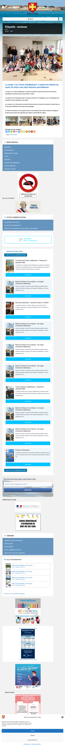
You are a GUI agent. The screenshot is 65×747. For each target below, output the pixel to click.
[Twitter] (9, 131)
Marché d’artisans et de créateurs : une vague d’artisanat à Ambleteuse (29, 283)
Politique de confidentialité (36, 744)
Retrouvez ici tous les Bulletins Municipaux (14, 594)
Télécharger (17, 567)
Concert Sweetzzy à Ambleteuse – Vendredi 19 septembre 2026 (29, 388)
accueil (7, 31)
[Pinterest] (32, 131)
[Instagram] (14, 131)
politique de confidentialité (26, 494)
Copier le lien (22, 567)
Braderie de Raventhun (22, 450)
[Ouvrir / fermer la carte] (60, 19)
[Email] (29, 131)
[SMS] (24, 131)
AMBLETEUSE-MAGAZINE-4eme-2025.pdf (22, 565)
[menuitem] (28, 147)
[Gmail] (16, 131)
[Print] (27, 131)
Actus (11, 31)
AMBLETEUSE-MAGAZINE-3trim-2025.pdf (22, 571)
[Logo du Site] (32, 14)
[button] (62, 717)
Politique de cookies (27, 744)
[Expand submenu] (50, 150)
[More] (34, 131)
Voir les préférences (32, 740)
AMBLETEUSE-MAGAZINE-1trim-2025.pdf (22, 583)
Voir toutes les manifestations (16, 255)
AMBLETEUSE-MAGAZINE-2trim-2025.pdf (22, 577)
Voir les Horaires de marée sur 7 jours (28, 628)
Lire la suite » (28, 275)
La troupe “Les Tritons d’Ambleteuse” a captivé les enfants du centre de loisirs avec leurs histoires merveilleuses (31, 86)
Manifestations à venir (15, 251)
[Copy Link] (21, 131)
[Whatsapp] (11, 131)
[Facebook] (6, 131)
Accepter (32, 731)
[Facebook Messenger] (19, 131)
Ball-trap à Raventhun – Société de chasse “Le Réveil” (32, 303)
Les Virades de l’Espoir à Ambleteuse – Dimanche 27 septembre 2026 (31, 261)
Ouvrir (13, 567)
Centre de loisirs (13, 135)
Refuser (32, 735)
